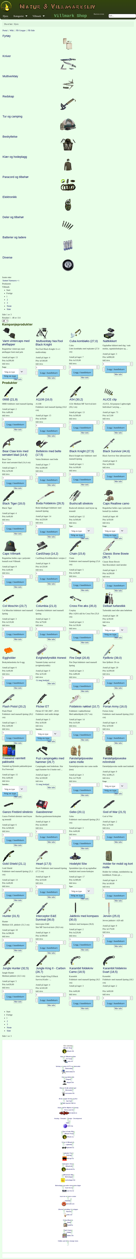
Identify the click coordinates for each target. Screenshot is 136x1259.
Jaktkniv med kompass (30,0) (84, 917)
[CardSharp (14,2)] (42, 545)
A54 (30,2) (76, 399)
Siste (9, 309)
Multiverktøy (10, 76)
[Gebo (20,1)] (75, 803)
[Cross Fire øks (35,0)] (75, 598)
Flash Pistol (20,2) (14, 706)
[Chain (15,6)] (75, 545)
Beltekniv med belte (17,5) (48, 453)
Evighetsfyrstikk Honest (51, 657)
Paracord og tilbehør (16, 177)
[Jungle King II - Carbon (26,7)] (42, 960)
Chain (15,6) (77, 553)
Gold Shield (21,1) (14, 863)
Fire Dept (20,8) (79, 657)
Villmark (37, 16)
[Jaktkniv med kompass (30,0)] (75, 908)
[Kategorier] (25, 16)
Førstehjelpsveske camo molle (81, 760)
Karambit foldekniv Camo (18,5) (81, 970)
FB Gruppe (21, 30)
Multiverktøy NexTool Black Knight (49, 342)
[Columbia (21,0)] (42, 598)
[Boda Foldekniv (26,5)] (46, 495)
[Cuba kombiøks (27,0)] (75, 333)
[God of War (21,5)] (109, 803)
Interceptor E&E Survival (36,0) (46, 917)
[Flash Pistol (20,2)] (8, 698)
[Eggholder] (8, 649)
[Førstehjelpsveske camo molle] (75, 750)
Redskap (8, 96)
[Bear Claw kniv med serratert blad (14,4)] (8, 443)
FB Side (31, 30)
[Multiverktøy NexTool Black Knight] (42, 333)
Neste (9, 306)
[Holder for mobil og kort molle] (109, 855)
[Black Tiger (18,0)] (8, 495)
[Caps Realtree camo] (109, 495)
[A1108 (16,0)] (42, 391)
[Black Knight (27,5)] (75, 443)
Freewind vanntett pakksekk (13, 760)
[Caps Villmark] (10, 545)
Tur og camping (12, 116)
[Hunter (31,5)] (8, 908)
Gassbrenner (44, 812)
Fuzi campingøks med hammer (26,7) (50, 760)
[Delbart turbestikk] (109, 598)
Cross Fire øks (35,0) (82, 606)
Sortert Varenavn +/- (11, 280)
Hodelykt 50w (78, 863)
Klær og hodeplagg (15, 156)
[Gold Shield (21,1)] (8, 855)
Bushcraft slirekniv (81, 503)
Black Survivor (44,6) (116, 451)
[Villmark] (43, 16)
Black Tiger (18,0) (14, 503)
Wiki (12, 30)
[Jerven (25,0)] (109, 908)
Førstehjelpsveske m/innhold (114, 760)
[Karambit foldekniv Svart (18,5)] (109, 960)
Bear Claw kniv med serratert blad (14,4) (15, 453)
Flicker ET (42, 706)
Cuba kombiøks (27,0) (83, 341)
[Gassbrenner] (42, 803)
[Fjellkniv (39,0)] (109, 649)
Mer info (18, 379)
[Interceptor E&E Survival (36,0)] (42, 908)
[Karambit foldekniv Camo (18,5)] (75, 960)
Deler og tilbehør (13, 217)
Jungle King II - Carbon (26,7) (50, 970)
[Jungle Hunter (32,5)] (8, 960)
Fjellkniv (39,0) (112, 657)
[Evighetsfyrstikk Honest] (42, 649)
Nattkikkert (110, 341)
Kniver (7, 56)
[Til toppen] (132, 1255)
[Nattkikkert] (109, 333)
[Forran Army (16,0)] (109, 698)
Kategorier (19, 16)
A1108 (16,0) (44, 399)
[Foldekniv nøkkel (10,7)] (75, 698)
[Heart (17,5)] (42, 855)
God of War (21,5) (114, 812)
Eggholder (9, 657)
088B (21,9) (10, 399)
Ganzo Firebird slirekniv (18, 812)
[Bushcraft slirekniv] (75, 495)
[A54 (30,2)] (75, 391)
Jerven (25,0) (111, 916)
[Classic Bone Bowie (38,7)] (109, 545)
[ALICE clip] (109, 391)
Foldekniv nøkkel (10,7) (84, 706)
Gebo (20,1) (77, 812)
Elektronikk (10, 197)
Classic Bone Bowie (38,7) (116, 555)
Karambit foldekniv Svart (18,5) (115, 970)
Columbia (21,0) (46, 606)
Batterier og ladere (14, 237)
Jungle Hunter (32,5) (16, 968)
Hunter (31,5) (11, 916)
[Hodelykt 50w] (75, 855)
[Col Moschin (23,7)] (8, 598)
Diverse (7, 257)
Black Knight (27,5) (81, 451)
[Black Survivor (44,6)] (109, 443)
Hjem (5, 16)
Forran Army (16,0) (115, 706)
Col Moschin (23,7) (15, 606)
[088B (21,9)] (8, 391)
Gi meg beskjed (42, 680)
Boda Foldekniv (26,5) (50, 503)
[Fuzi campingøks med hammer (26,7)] (42, 750)
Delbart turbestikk (114, 606)
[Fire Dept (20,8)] (75, 649)
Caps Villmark (11, 553)
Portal (5, 30)
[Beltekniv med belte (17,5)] (42, 443)
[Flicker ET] (42, 698)
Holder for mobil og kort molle (118, 865)
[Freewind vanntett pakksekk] (9, 750)
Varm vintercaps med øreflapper (15, 342)
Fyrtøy (7, 36)
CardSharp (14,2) (47, 553)
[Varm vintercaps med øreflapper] (9, 333)
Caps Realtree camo (116, 503)
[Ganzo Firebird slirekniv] (8, 803)
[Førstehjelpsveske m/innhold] (109, 750)
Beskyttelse (10, 136)
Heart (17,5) (43, 863)
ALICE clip (110, 399)
